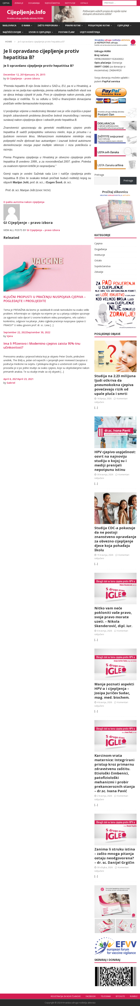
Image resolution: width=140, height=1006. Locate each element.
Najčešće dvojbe (12, 32)
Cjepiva (6, 3)
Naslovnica (9, 25)
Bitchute (120, 996)
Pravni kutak (73, 25)
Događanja (34, 3)
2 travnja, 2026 (104, 795)
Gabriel (11, 382)
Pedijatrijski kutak (99, 25)
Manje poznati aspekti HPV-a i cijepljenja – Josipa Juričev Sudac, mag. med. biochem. (114, 691)
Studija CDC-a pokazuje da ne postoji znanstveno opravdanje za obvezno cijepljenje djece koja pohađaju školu (115, 539)
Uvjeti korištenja (90, 32)
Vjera (10, 336)
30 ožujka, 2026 (105, 867)
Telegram (106, 996)
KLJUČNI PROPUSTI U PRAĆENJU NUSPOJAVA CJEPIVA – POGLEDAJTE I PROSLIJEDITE (44, 299)
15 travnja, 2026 (105, 554)
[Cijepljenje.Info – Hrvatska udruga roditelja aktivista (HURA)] (70, 20)
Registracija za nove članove (66, 996)
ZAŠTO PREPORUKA (48, 25)
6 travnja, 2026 (104, 630)
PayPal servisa (111, 81)
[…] (96, 407)
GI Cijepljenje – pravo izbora (23, 78)
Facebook (91, 996)
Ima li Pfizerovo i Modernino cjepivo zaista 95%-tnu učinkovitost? (41, 345)
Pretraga (99, 174)
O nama (26, 25)
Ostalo (84, 3)
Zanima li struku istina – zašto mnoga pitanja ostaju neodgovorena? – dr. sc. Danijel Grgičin (114, 856)
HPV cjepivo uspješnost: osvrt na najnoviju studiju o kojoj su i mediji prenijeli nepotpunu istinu (115, 461)
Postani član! (66, 32)
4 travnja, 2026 (104, 702)
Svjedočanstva (52, 3)
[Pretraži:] (119, 2)
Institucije (70, 3)
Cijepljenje (123, 25)
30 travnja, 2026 (105, 474)
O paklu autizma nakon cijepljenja (23, 202)
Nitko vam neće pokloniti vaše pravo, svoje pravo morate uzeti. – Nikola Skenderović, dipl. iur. (113, 617)
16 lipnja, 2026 (104, 398)
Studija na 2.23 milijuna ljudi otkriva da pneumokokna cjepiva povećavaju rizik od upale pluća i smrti (115, 385)
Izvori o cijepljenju (40, 32)
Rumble (133, 996)
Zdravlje (19, 3)
